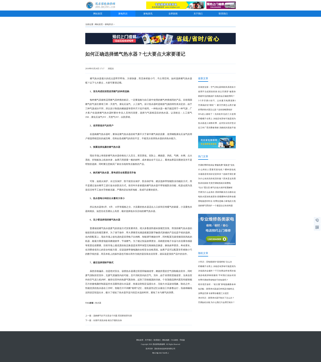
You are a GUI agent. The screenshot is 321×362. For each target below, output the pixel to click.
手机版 (182, 340)
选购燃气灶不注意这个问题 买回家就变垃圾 (112, 316)
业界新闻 (173, 13)
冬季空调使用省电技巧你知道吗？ (213, 280)
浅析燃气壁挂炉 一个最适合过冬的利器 (215, 206)
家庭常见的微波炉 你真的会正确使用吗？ (216, 96)
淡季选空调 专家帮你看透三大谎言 (213, 293)
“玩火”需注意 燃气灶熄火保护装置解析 (215, 188)
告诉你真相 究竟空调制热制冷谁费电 (214, 183)
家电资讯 (147, 13)
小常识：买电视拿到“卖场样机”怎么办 (215, 262)
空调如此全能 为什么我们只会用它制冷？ (216, 302)
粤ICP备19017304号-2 (160, 353)
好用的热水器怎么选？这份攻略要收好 (215, 110)
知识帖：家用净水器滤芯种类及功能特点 (216, 289)
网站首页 (97, 13)
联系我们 (223, 13)
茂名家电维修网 (159, 344)
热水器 (98, 303)
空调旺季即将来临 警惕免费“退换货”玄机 (216, 165)
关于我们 (198, 13)
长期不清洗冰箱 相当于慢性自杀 (107, 320)
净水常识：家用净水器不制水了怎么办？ (216, 298)
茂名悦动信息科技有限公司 (164, 349)
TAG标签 (174, 340)
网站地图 (165, 340)
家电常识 (122, 13)
